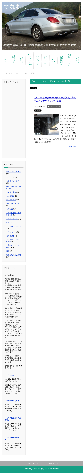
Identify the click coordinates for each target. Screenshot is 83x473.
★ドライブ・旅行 (45, 60)
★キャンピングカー (37, 60)
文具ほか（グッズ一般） (69, 60)
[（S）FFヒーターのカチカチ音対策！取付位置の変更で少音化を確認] (46, 133)
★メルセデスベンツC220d (30, 60)
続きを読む (73, 146)
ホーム (5, 60)
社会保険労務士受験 (61, 60)
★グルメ (53, 60)
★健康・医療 (21, 60)
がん (8, 222)
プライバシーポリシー (34, 463)
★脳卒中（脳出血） (13, 60)
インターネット (12, 219)
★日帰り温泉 (11, 200)
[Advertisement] (13, 122)
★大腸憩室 (10, 196)
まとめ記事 (10, 236)
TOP (7, 73)
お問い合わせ (54, 463)
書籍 (8, 251)
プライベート (77, 60)
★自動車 (9, 209)
